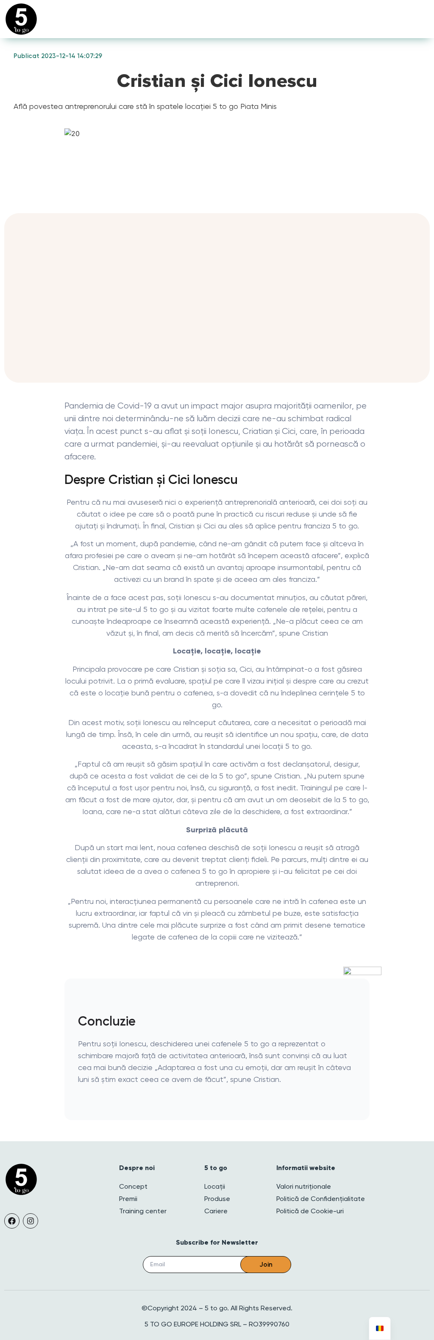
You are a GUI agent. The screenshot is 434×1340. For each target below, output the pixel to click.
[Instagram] (30, 1221)
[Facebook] (11, 1221)
